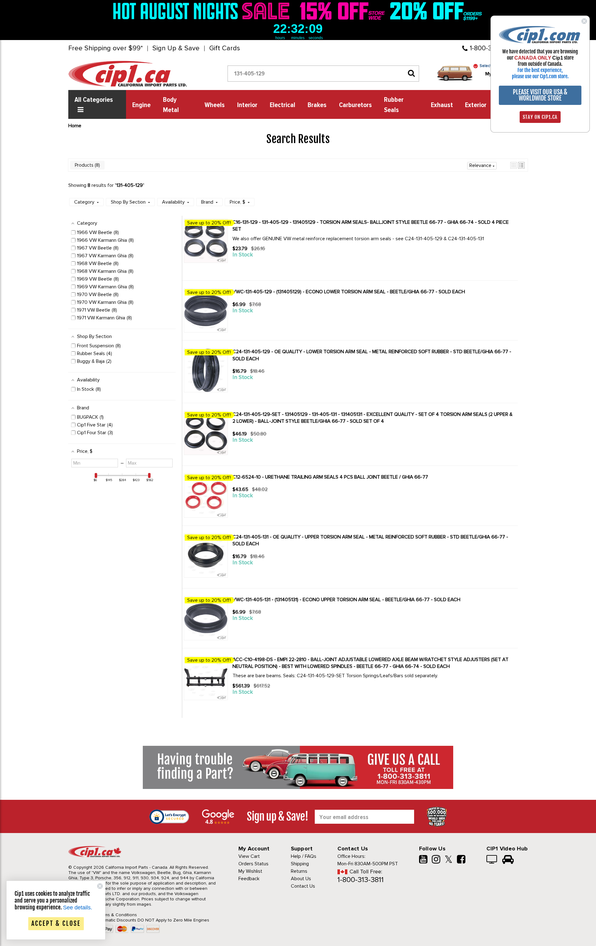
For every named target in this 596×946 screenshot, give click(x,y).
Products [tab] (87, 165)
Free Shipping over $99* (105, 48)
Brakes (317, 105)
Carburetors (355, 105)
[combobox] (323, 73)
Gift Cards (224, 48)
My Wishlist (250, 871)
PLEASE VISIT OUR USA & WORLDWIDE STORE (540, 95)
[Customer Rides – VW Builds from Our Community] (508, 860)
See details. (77, 907)
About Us (301, 879)
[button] (513, 165)
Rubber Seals (394, 105)
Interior (247, 105)
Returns (299, 871)
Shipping (300, 864)
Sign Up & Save (176, 48)
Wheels (215, 105)
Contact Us (303, 886)
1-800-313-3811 (360, 879)
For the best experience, (540, 70)
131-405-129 (129, 185)
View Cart (249, 856)
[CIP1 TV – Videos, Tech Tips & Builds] (492, 860)
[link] (203, 11)
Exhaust (442, 105)
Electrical (282, 105)
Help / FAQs (303, 856)
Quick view (254, 266)
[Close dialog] (584, 21)
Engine (141, 105)
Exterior (475, 105)
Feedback (249, 879)
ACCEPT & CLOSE (56, 923)
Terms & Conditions (117, 914)
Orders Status (253, 864)
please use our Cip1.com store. (540, 76)
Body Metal (171, 105)
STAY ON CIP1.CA (540, 117)
